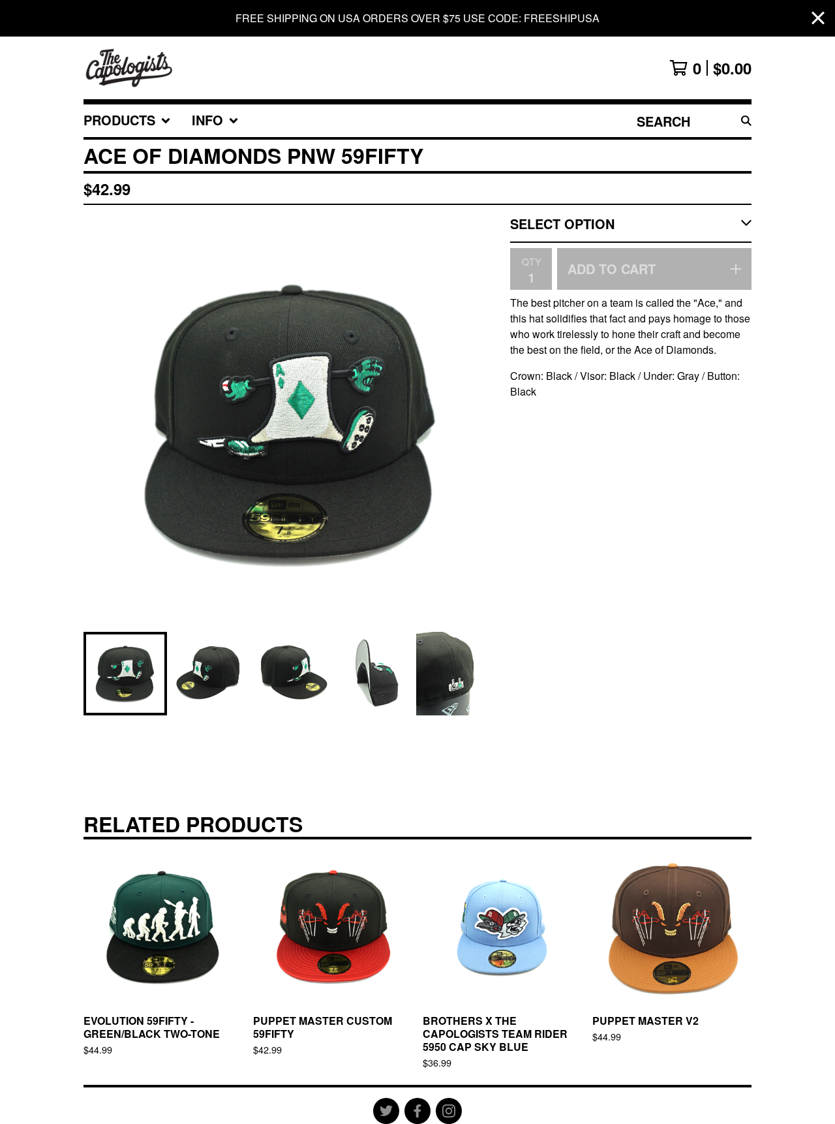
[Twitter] (386, 1111)
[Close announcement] (818, 19)
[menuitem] (127, 120)
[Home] (129, 68)
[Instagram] (449, 1111)
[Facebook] (417, 1111)
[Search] (746, 120)
